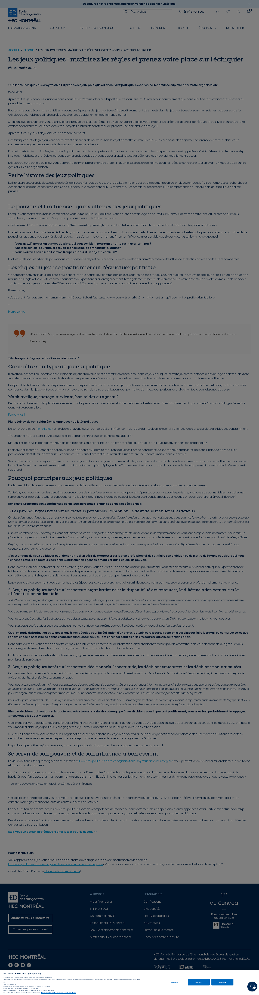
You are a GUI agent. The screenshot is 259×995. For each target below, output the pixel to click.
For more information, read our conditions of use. (58, 993)
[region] (129, 982)
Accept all (222, 982)
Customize (174, 982)
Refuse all (199, 982)
